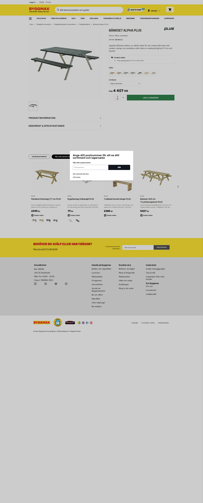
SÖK (119, 167)
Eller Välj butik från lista (81, 174)
